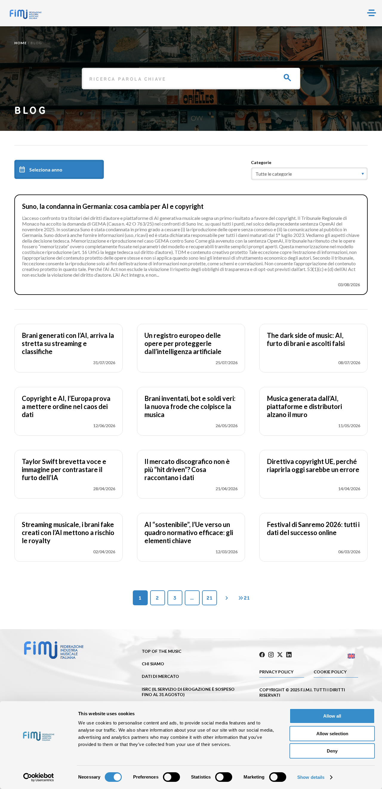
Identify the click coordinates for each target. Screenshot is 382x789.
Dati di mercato (160, 676)
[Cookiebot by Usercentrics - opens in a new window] (39, 777)
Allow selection (332, 733)
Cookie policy (330, 671)
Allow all (332, 715)
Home (20, 43)
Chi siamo (153, 663)
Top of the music (161, 651)
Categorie (261, 162)
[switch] (171, 777)
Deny (332, 750)
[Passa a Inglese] (333, 656)
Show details (310, 777)
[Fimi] (25, 14)
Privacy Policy (276, 671)
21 (209, 598)
